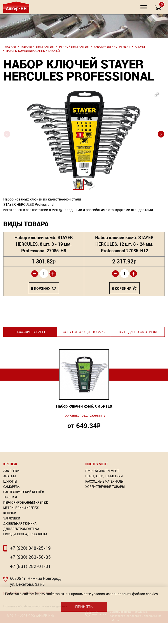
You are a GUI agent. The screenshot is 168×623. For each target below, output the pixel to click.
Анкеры (9, 476)
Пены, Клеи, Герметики (104, 476)
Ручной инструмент (102, 471)
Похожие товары (30, 332)
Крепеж (10, 464)
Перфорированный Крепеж (25, 502)
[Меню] (143, 7)
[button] (91, 121)
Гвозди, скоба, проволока (25, 534)
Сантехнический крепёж (23, 492)
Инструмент (96, 464)
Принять (84, 607)
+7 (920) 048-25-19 (30, 548)
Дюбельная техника (20, 523)
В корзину (40, 288)
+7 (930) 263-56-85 (30, 557)
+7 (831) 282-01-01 (30, 566)
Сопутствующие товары (84, 332)
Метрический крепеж (21, 508)
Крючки (9, 513)
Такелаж (10, 497)
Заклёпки (11, 471)
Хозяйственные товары (105, 487)
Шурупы (10, 481)
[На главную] (16, 7)
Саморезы (11, 487)
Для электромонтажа (21, 529)
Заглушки (11, 518)
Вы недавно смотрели (138, 332)
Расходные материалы (104, 481)
